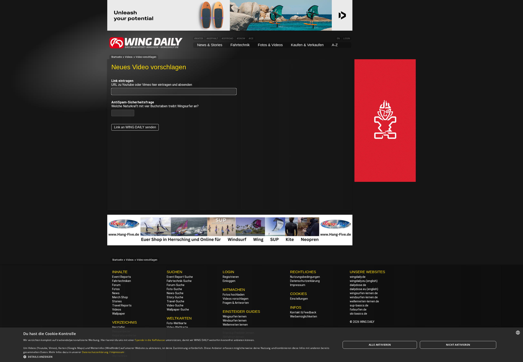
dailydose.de (358, 285)
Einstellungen (299, 298)
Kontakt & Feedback (303, 312)
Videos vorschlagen (235, 298)
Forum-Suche (175, 285)
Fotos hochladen (234, 294)
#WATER (198, 38)
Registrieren (231, 276)
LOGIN (346, 38)
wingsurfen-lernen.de (364, 293)
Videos (129, 57)
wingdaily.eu (357, 281)
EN (338, 38)
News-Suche (175, 293)
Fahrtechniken (121, 281)
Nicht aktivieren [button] (458, 344)
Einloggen (229, 281)
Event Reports (121, 276)
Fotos (116, 289)
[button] (177, 356)
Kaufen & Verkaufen (307, 45)
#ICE (251, 38)
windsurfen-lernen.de (364, 297)
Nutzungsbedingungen (305, 276)
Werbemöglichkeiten (303, 316)
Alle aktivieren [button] (380, 344)
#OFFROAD (227, 38)
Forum (116, 285)
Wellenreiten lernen (235, 324)
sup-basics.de (359, 305)
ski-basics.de (358, 313)
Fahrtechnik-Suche (179, 281)
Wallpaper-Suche (178, 309)
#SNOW (241, 38)
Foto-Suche (174, 289)
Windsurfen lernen (235, 320)
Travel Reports (122, 305)
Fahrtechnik (240, 45)
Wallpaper (118, 313)
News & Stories (209, 45)
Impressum (297, 285)
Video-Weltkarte (177, 327)
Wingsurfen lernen (235, 316)
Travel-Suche (175, 301)
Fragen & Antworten (236, 302)
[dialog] (261, 344)
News (116, 293)
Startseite (116, 57)
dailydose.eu (358, 289)
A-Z (335, 45)
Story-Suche (175, 297)
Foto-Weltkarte (177, 323)
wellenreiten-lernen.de (364, 301)
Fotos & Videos (270, 45)
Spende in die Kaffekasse (150, 340)
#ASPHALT (212, 38)
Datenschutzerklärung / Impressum (103, 352)
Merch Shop (120, 297)
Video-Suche (175, 305)
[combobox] (518, 333)
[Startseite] (146, 48)
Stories (117, 301)
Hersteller (118, 327)
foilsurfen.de (358, 309)
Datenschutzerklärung (305, 281)
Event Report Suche (180, 276)
